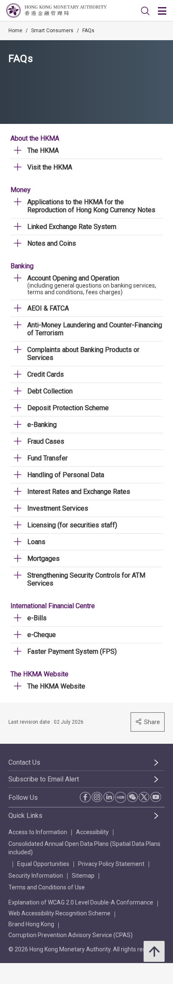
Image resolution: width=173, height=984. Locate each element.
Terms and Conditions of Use (46, 887)
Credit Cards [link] (45, 374)
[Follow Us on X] (144, 797)
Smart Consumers (52, 30)
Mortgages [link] (43, 559)
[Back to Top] (154, 951)
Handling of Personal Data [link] (65, 475)
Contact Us (24, 762)
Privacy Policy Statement (111, 864)
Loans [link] (36, 542)
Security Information (35, 875)
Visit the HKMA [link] (49, 167)
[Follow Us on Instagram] (97, 797)
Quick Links (25, 816)
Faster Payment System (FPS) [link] (72, 651)
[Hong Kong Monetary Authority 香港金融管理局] (56, 10)
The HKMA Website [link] (56, 686)
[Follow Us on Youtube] (155, 797)
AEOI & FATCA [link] (48, 308)
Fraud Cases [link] (45, 441)
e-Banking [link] (42, 425)
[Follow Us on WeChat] (132, 797)
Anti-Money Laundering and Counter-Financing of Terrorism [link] (94, 329)
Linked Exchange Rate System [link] (71, 227)
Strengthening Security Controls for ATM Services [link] (86, 579)
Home (15, 30)
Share (152, 722)
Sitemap (83, 875)
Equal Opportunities (43, 864)
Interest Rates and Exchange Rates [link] (78, 492)
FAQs (88, 30)
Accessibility (92, 832)
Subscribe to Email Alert (43, 779)
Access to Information (37, 832)
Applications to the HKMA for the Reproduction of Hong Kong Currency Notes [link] (91, 206)
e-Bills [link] (37, 618)
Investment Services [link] (57, 508)
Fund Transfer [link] (47, 458)
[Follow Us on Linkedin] (108, 797)
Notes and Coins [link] (51, 243)
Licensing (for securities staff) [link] (72, 525)
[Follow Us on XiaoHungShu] (120, 797)
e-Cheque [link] (41, 635)
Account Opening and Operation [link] (73, 278)
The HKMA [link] (43, 150)
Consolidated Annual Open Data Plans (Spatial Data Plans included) (84, 848)
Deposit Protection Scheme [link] (68, 408)
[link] (145, 10)
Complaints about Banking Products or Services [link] (83, 354)
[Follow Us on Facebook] (85, 797)
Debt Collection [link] (50, 391)
